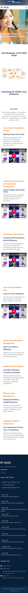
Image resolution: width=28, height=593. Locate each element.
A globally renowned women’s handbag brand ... (13, 503)
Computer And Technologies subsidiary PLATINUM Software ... (14, 510)
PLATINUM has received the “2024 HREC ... (12, 548)
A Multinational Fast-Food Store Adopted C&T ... (13, 542)
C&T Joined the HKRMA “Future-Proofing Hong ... (14, 529)
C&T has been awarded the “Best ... (10, 516)
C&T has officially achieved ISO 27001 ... (11, 555)
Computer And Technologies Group (11, 482)
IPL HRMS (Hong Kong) (8, 485)
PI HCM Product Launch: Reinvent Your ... (12, 522)
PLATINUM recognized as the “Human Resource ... (14, 535)
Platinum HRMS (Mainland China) (11, 487)
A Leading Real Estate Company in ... (10, 496)
